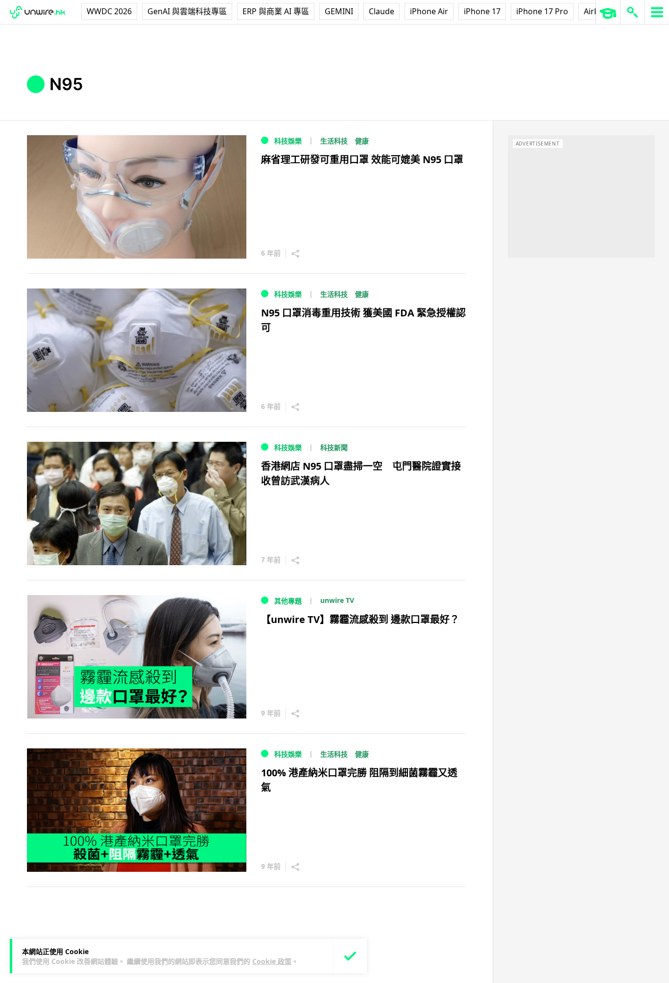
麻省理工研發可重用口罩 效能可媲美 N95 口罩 (362, 159)
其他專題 (288, 600)
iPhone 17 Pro (542, 11)
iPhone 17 (482, 11)
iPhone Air (429, 11)
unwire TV (337, 600)
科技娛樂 (288, 140)
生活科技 (334, 140)
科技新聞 (334, 447)
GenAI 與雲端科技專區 (187, 11)
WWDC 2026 (109, 11)
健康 (362, 140)
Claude (381, 11)
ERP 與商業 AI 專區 (275, 11)
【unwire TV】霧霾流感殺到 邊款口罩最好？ (360, 619)
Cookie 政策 (271, 961)
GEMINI (339, 11)
